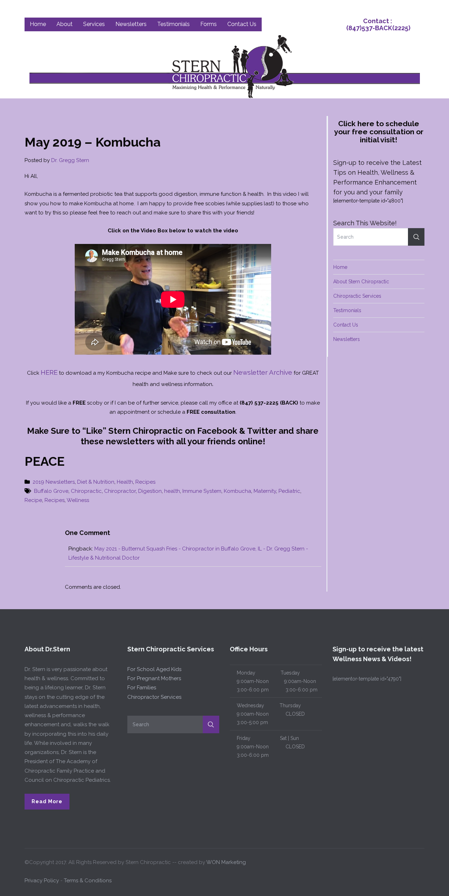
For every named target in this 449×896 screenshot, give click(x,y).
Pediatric (289, 491)
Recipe (33, 500)
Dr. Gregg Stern (70, 160)
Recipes (145, 482)
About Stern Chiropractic (361, 281)
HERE (49, 372)
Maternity (265, 491)
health (172, 491)
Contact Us (345, 325)
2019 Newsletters (54, 482)
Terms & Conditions (88, 880)
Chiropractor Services (154, 697)
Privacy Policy (42, 880)
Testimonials (347, 310)
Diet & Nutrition (95, 482)
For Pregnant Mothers (154, 678)
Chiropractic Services (357, 296)
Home (340, 267)
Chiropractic (86, 491)
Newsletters (346, 339)
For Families (141, 687)
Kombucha (237, 491)
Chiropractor (120, 491)
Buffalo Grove (51, 491)
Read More (47, 801)
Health (125, 482)
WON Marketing (226, 862)
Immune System (201, 491)
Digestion (150, 491)
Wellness (78, 500)
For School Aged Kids (154, 669)
